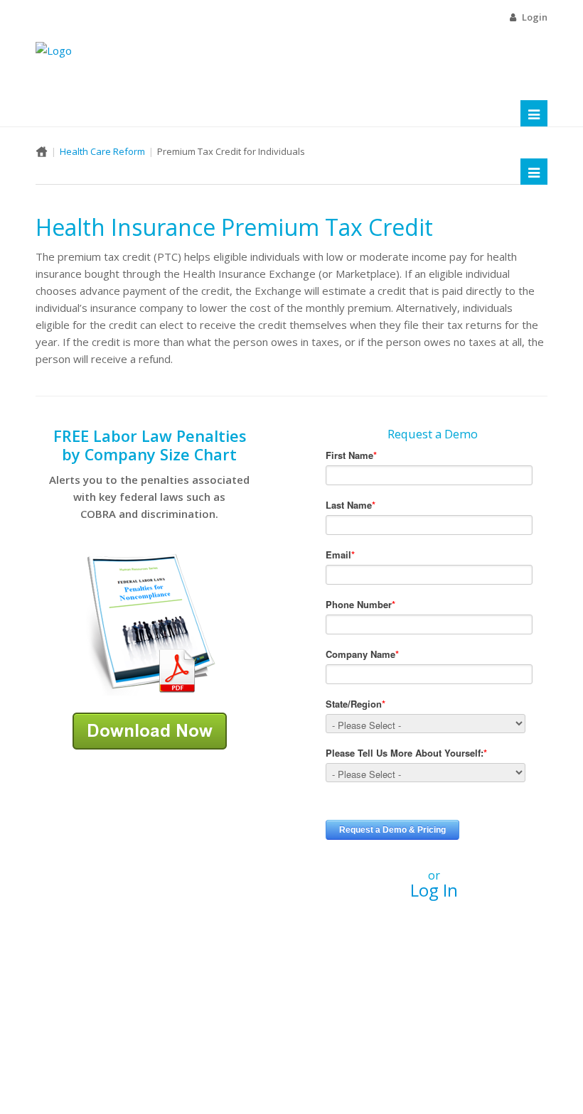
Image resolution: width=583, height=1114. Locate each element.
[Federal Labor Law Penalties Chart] (149, 623)
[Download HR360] (150, 730)
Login (534, 17)
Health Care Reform (102, 151)
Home (42, 151)
